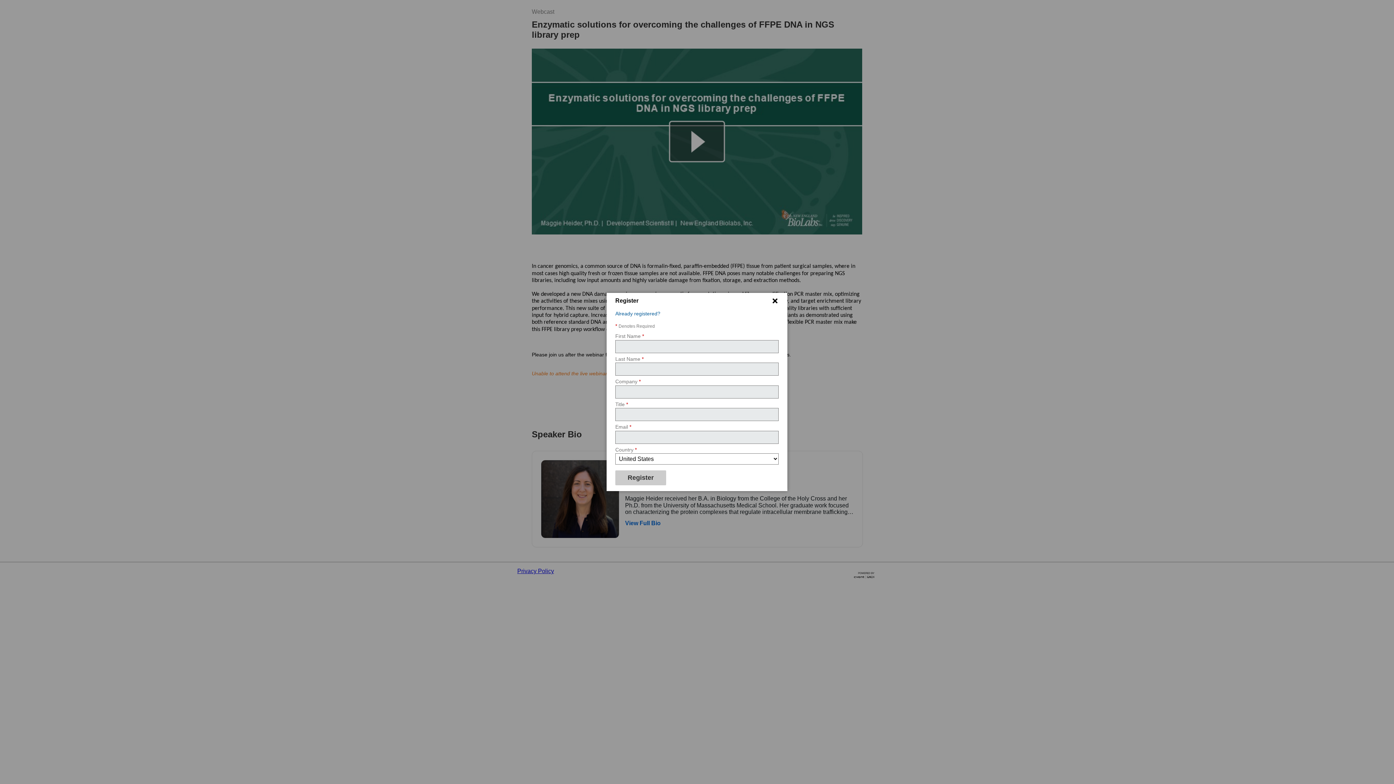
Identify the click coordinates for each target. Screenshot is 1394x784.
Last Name (629, 359)
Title (621, 404)
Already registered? (637, 314)
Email (623, 427)
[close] (775, 301)
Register (641, 477)
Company (628, 381)
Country (626, 450)
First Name (629, 336)
